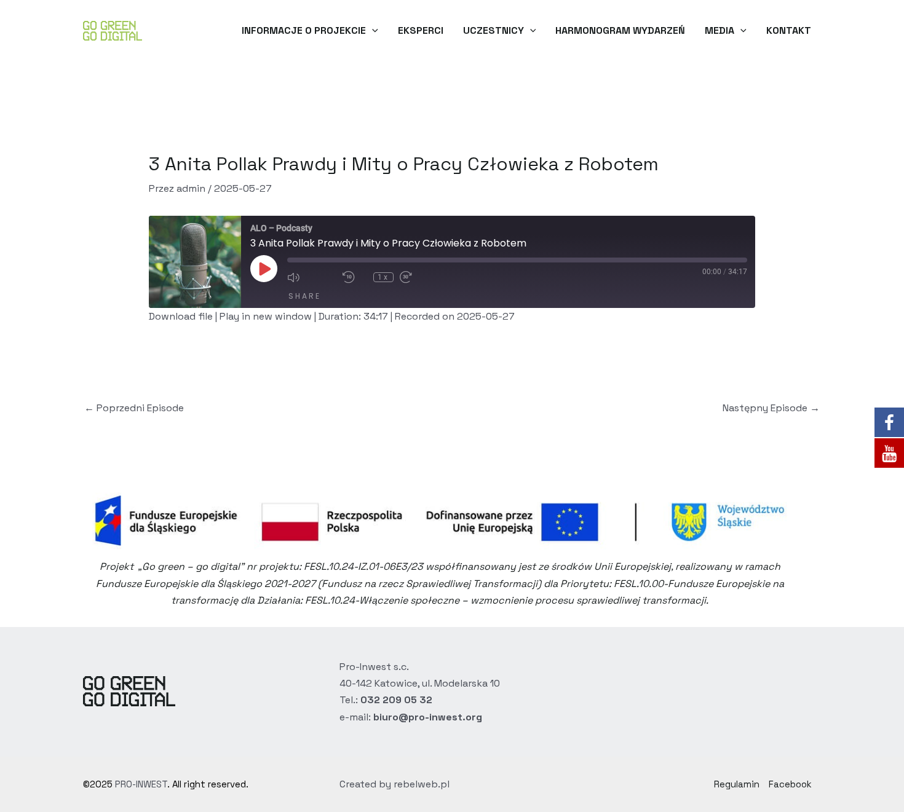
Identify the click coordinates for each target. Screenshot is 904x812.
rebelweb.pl (422, 784)
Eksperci (420, 30)
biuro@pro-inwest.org (427, 717)
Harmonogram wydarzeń (620, 30)
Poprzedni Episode (134, 407)
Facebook (790, 784)
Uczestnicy (493, 30)
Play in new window (266, 316)
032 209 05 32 (396, 699)
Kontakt (788, 30)
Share (304, 296)
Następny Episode (771, 407)
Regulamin (736, 784)
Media (719, 30)
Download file (181, 316)
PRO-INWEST (141, 784)
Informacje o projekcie (304, 30)
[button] (372, 30)
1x (383, 277)
